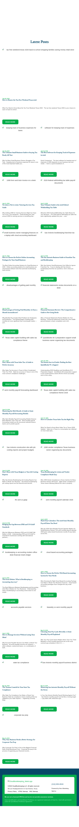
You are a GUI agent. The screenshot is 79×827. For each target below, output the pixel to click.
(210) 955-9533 (57, 784)
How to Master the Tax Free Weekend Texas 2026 (19, 100)
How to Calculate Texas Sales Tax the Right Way (57, 419)
